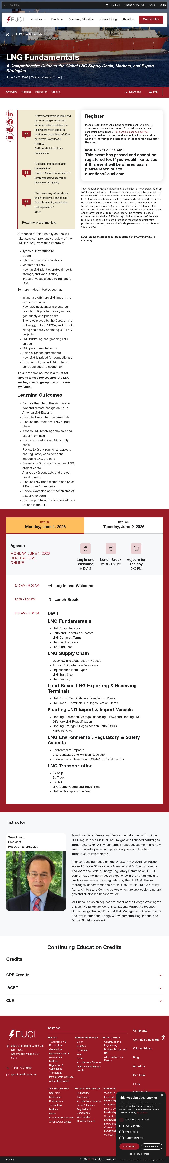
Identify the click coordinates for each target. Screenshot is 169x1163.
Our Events (140, 1031)
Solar (80, 1042)
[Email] (10, 138)
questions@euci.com (24, 1075)
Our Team (139, 1075)
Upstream (54, 1093)
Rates (52, 1114)
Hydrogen (82, 1050)
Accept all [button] (129, 1146)
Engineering (83, 1093)
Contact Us (151, 19)
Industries (36, 19)
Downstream (56, 1101)
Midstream (55, 1097)
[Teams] (10, 130)
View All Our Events (115, 1135)
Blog (136, 1058)
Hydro (80, 1058)
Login (163, 5)
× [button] (162, 1095)
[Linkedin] (10, 114)
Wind (79, 1054)
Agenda (26, 92)
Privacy (10, 1160)
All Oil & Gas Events (60, 1122)
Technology (55, 1073)
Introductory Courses (61, 1077)
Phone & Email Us (134, 5)
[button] (140, 1154)
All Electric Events (59, 1081)
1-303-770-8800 (21, 1068)
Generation (55, 1050)
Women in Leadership (116, 1093)
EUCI (91, 1160)
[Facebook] (10, 122)
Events (55, 19)
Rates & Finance (86, 1105)
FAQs (152, 5)
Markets (53, 1061)
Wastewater (83, 1117)
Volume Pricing (108, 19)
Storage (81, 1046)
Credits (55, 92)
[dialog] (141, 1126)
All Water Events (86, 1121)
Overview (11, 92)
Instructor (41, 92)
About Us (128, 19)
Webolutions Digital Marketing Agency (141, 1160)
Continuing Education (81, 19)
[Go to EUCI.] (7, 34)
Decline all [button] (151, 1146)
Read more (142, 1112)
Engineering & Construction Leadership (111, 1127)
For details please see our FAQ (131, 132)
